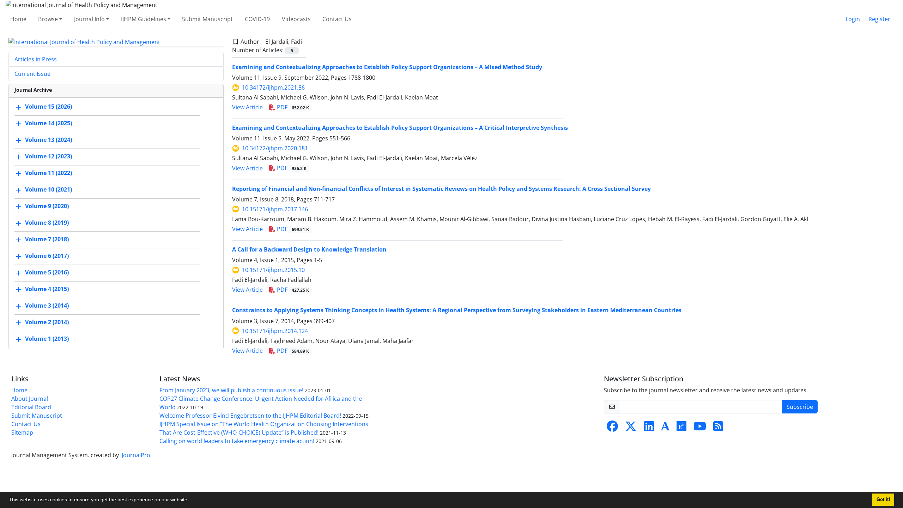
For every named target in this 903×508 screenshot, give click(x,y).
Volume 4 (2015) (47, 289)
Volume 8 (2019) (47, 223)
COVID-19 (257, 19)
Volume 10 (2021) (48, 190)
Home (18, 19)
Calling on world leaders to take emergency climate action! (236, 441)
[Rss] (718, 428)
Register (879, 19)
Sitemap (22, 432)
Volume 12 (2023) (48, 157)
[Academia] (665, 428)
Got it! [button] (883, 499)
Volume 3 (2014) (47, 306)
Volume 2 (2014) (47, 322)
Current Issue (32, 74)
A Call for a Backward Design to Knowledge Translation (309, 249)
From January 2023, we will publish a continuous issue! (231, 390)
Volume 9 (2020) (47, 206)
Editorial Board (31, 407)
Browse (48, 19)
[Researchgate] (681, 428)
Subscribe (800, 407)
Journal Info (89, 19)
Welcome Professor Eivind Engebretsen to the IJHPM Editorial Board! (250, 415)
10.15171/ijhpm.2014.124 (275, 331)
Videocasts (296, 19)
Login (853, 19)
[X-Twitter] (630, 428)
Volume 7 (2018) (47, 239)
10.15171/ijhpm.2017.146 (275, 209)
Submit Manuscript (207, 19)
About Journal (29, 399)
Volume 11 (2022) (48, 173)
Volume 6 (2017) (47, 256)
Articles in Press (35, 59)
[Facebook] (612, 428)
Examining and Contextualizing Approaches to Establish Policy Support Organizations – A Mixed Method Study (387, 67)
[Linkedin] (649, 428)
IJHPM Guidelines (143, 19)
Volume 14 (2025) (48, 123)
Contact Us (337, 19)
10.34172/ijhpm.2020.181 (275, 148)
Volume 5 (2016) (47, 273)
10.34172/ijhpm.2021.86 (273, 87)
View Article (247, 107)
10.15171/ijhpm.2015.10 (273, 270)
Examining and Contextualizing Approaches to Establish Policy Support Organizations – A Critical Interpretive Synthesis (400, 128)
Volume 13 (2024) (48, 140)
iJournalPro (135, 455)
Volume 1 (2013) (47, 339)
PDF (292, 107)
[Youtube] (699, 428)
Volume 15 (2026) (48, 107)
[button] (191, 501)
